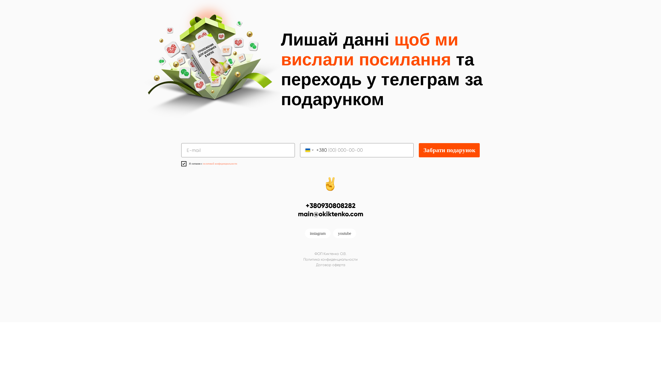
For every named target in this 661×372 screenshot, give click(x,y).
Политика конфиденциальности (330, 259)
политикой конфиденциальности (220, 163)
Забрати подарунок (449, 150)
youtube (344, 233)
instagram (318, 233)
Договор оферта (330, 265)
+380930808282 (331, 206)
